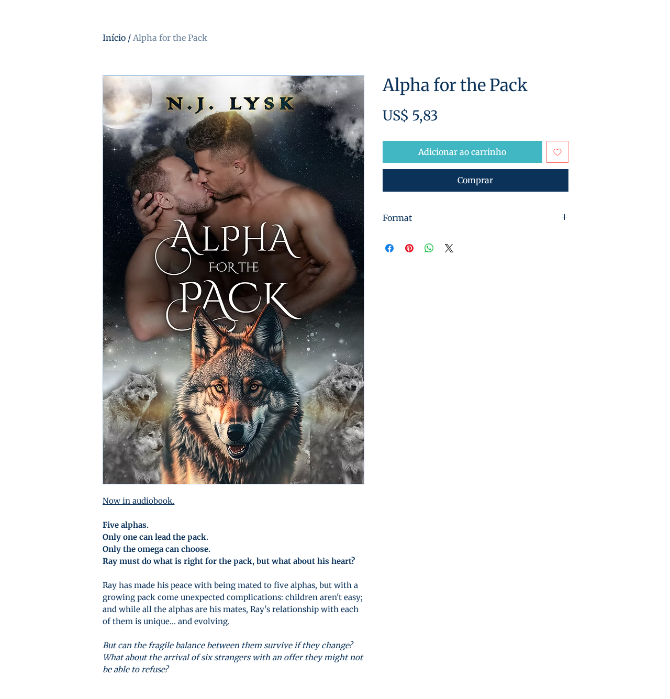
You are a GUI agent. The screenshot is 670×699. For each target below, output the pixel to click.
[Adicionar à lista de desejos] (557, 152)
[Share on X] (449, 248)
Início (114, 37)
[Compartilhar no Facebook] (389, 248)
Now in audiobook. (139, 501)
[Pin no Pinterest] (409, 248)
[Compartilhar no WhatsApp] (429, 248)
